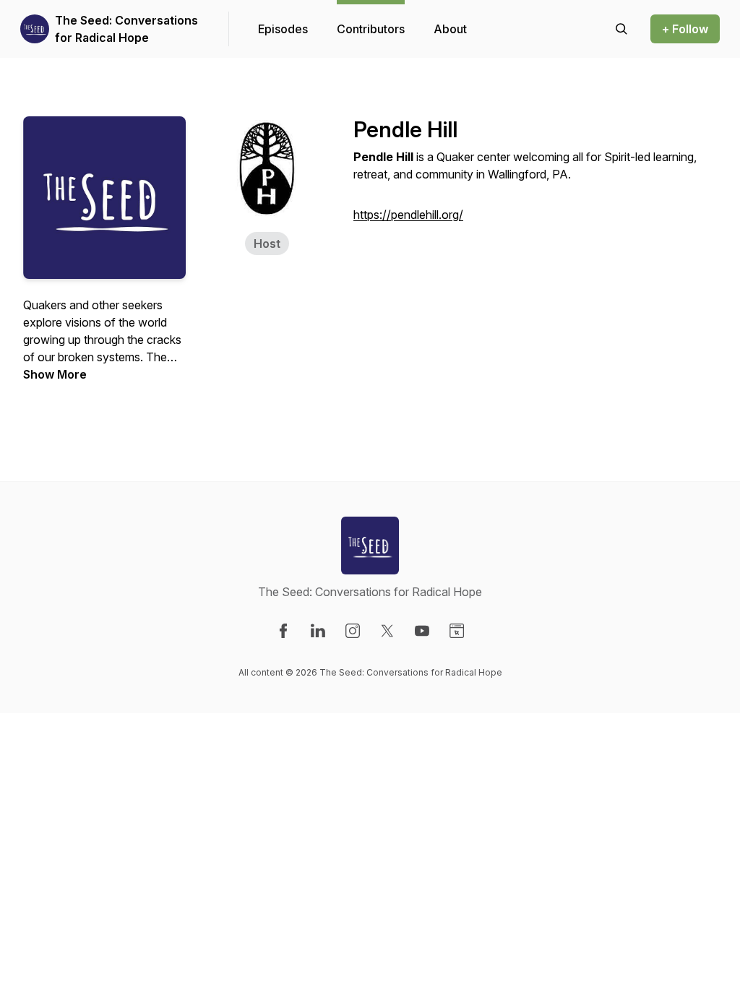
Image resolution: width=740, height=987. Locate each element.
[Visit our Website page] (456, 631)
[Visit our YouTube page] (422, 631)
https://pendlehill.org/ (408, 214)
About (450, 29)
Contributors (371, 29)
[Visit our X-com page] (387, 631)
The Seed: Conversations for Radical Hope (126, 29)
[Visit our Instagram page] (352, 631)
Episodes (283, 29)
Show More (55, 374)
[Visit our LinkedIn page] (318, 631)
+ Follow (685, 29)
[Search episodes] (621, 29)
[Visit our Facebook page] (283, 631)
